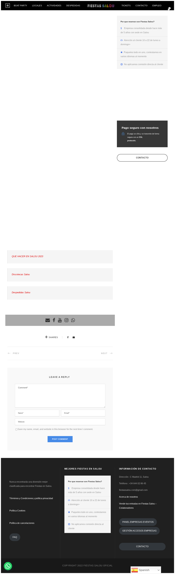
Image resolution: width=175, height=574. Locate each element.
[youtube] (60, 320)
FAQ (15, 537)
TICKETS (126, 5)
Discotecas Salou (21, 274)
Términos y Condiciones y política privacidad (31, 498)
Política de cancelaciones (21, 523)
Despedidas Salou (21, 292)
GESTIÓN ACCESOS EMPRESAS (139, 531)
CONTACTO (141, 5)
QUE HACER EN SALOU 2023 (27, 256)
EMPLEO (156, 5)
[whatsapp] (73, 320)
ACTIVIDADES (54, 5)
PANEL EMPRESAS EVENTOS (138, 522)
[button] (8, 566)
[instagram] (66, 320)
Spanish (143, 570)
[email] (47, 320)
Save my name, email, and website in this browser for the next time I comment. (55, 429)
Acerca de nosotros (128, 497)
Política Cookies (17, 510)
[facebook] (54, 320)
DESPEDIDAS (73, 5)
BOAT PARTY (20, 5)
